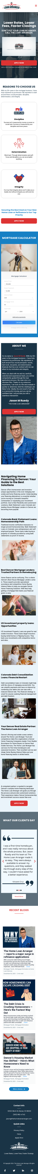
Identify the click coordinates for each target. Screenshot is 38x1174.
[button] (36, 6)
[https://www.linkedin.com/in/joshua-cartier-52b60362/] (24, 1171)
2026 (20, 311)
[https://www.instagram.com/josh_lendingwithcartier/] (33, 1171)
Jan (6, 311)
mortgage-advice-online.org (19, 327)
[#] (5, 1171)
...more (27, 966)
